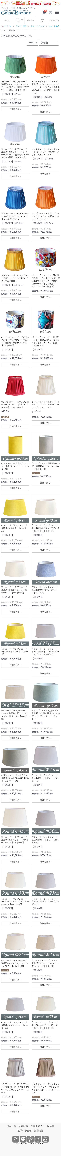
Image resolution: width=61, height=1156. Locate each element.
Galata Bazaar (28, 1143)
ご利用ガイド (37, 1126)
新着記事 (23, 1126)
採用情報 (38, 1130)
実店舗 (50, 1126)
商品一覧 (11, 1126)
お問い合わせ (24, 1130)
